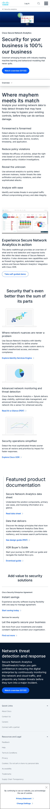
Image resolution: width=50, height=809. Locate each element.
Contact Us (6, 716)
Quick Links (7, 706)
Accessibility (7, 769)
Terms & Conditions (9, 753)
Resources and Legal (11, 736)
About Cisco (6, 711)
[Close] (46, 787)
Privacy (5, 758)
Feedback (5, 742)
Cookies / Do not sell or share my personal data (20, 763)
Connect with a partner (11, 727)
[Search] (38, 3)
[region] (25, 796)
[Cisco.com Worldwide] (5, 3)
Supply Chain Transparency (13, 779)
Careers (5, 722)
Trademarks (6, 774)
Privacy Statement (23, 798)
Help (3, 747)
